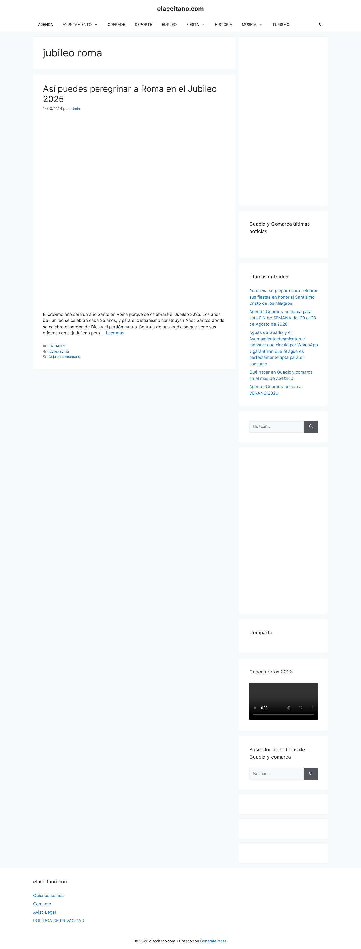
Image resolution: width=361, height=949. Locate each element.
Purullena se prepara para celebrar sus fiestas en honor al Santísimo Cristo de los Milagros (283, 297)
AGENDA (45, 24)
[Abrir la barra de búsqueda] (321, 24)
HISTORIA (223, 24)
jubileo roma (59, 351)
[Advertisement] (286, 120)
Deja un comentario (64, 357)
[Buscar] (311, 427)
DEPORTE (143, 24)
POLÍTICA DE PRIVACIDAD (58, 920)
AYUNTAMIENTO (77, 24)
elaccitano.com (180, 8)
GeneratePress (213, 941)
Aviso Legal (44, 912)
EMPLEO (169, 24)
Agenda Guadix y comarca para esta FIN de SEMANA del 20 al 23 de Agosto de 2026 (282, 318)
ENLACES (57, 346)
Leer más (115, 332)
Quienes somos (48, 895)
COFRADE (116, 24)
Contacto (42, 903)
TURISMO (280, 24)
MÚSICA (249, 24)
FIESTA (192, 24)
